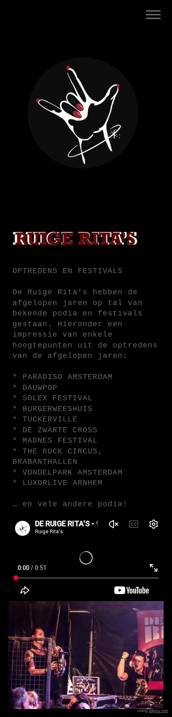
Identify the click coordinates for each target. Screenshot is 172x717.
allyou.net (158, 710)
